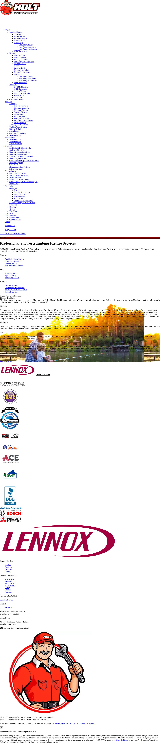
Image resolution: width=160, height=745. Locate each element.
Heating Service (20, 57)
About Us (13, 188)
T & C (70, 723)
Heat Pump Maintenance (28, 49)
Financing (13, 205)
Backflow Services (21, 106)
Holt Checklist (19, 194)
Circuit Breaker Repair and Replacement (24, 161)
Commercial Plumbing (17, 133)
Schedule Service (11, 292)
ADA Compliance (81, 723)
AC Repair (18, 34)
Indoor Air (13, 85)
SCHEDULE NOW (18, 234)
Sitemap (92, 723)
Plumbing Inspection (21, 108)
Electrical (8, 146)
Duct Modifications (21, 87)
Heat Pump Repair (25, 45)
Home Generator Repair (18, 154)
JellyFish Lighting (16, 163)
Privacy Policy (61, 723)
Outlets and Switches (17, 150)
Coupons (12, 207)
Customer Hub (10, 215)
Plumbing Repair (20, 116)
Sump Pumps (14, 131)
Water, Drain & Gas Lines (23, 121)
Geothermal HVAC (16, 100)
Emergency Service (12, 278)
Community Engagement (23, 201)
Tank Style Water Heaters (18, 125)
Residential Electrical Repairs (20, 148)
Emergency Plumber (21, 118)
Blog (11, 213)
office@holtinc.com (122, 740)
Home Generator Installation (19, 152)
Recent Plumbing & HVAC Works (22, 203)
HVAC (7, 30)
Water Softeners (20, 123)
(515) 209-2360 (10, 230)
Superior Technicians (22, 192)
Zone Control (19, 95)
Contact (7, 222)
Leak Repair (18, 114)
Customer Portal (15, 220)
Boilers (16, 66)
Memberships (14, 217)
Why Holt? (9, 186)
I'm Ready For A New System (16, 290)
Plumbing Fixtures (21, 110)
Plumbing (8, 102)
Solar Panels (14, 165)
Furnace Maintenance (22, 72)
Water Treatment (15, 144)
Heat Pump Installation (27, 47)
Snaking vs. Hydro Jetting (19, 180)
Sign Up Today (10, 275)
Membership (9, 581)
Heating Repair (19, 55)
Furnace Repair (19, 68)
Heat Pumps (18, 43)
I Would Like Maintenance (14, 288)
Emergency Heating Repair (24, 62)
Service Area (19, 199)
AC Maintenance (20, 38)
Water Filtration (15, 135)
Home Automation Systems (19, 167)
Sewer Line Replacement (18, 173)
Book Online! (10, 226)
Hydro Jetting (14, 184)
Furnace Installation (21, 70)
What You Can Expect (13, 261)
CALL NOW (5, 234)
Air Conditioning (15, 32)
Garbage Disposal (20, 112)
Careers (12, 209)
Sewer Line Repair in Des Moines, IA (23, 182)
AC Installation (19, 36)
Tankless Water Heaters (18, 127)
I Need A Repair (11, 286)
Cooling (8, 565)
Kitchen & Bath (15, 129)
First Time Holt (19, 196)
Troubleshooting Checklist (14, 259)
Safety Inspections (16, 169)
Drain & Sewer (10, 171)
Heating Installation (21, 59)
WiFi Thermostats (20, 51)
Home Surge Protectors (18, 158)
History (17, 190)
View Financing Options (14, 265)
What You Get (10, 273)
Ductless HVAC (20, 41)
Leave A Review (6, 361)
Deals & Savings (11, 263)
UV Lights (18, 97)
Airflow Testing (20, 91)
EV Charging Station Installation (21, 156)
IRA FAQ (13, 211)
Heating (12, 53)
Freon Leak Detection (22, 93)
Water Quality (10, 137)
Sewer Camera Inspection (18, 175)
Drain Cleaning (15, 177)
